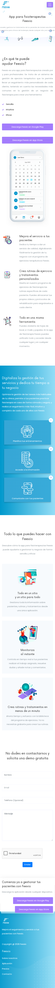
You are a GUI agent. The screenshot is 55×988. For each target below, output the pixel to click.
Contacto (7, 974)
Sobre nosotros (9, 958)
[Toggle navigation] (50, 4)
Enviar (27, 864)
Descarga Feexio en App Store (34, 909)
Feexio (23, 944)
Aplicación (7, 963)
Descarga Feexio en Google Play (33, 900)
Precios (5, 968)
